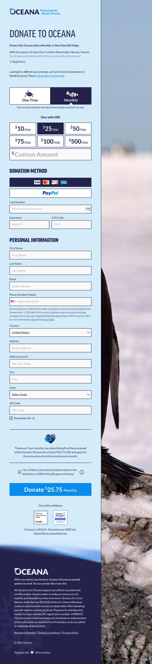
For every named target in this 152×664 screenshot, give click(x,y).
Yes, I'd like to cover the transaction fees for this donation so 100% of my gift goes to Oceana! (50, 471)
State (13, 387)
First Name (16, 248)
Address (14, 341)
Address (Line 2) (19, 356)
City (12, 372)
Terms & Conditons (49, 632)
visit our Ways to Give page (50, 75)
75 (19, 141)
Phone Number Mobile (23, 294)
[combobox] (13, 301)
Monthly (71, 100)
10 (19, 128)
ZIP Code (15, 403)
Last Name (16, 263)
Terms (33, 319)
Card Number (17, 202)
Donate (50, 489)
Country (14, 325)
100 (47, 141)
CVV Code (58, 217)
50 (74, 128)
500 (75, 141)
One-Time (30, 100)
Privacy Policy (48, 319)
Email (13, 279)
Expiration (16, 217)
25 (47, 128)
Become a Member (25, 632)
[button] (50, 62)
